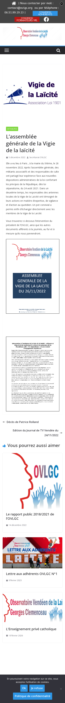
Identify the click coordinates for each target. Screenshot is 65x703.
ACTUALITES (12, 129)
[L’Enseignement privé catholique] (32, 594)
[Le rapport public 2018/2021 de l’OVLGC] (32, 455)
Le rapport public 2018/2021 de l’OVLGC (30, 516)
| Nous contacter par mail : (35, 3)
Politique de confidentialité (32, 696)
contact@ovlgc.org (20, 7)
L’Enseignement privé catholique (31, 629)
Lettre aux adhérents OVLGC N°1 (31, 573)
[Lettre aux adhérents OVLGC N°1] (32, 539)
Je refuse (37, 688)
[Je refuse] (60, 688)
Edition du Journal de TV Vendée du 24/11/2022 (35, 433)
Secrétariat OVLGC (38, 157)
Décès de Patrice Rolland (23, 422)
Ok (24, 688)
